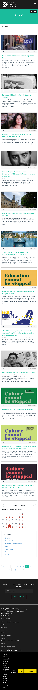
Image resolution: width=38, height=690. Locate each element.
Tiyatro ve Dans (9, 549)
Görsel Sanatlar (9, 541)
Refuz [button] (20, 671)
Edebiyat (7, 538)
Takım (3, 624)
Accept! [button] (30, 671)
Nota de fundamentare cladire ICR (10, 640)
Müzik (6, 546)
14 (6, 570)
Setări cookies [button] (13, 671)
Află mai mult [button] (5, 686)
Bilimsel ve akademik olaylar (13, 543)
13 (3, 570)
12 (33, 567)
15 (9, 570)
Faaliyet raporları (5, 630)
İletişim (3, 643)
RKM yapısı (4, 627)
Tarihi (2, 632)
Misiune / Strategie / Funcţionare (10, 622)
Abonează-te (19, 597)
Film (6, 552)
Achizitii (3, 638)
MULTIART (8, 554)
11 (30, 567)
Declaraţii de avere (6, 635)
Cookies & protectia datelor (8, 646)
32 (16, 570)
